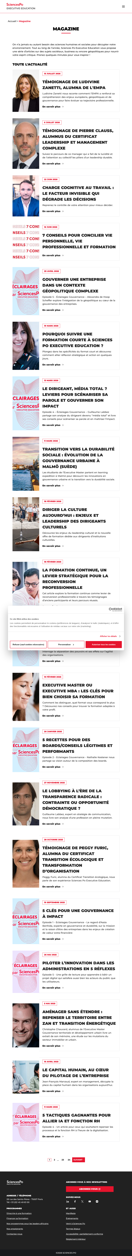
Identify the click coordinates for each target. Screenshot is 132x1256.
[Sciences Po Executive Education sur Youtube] (89, 1201)
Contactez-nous (14, 1234)
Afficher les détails (108, 636)
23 (63, 1160)
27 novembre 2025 (54, 782)
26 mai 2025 (50, 954)
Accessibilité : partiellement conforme (84, 1234)
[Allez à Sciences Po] (20, 1184)
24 (69, 1160)
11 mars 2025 (51, 1107)
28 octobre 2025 (53, 839)
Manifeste (71, 1213)
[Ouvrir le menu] (123, 6)
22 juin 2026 (50, 179)
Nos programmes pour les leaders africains (27, 1223)
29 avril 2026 (51, 271)
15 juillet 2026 (52, 73)
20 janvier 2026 (53, 731)
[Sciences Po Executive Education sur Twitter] (82, 1201)
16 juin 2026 (50, 227)
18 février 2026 (52, 501)
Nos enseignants (15, 1229)
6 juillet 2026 (52, 122)
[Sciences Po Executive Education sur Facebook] (75, 1201)
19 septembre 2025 (54, 902)
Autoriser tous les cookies (104, 644)
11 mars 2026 (51, 441)
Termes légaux (73, 1229)
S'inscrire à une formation (19, 1213)
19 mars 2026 (51, 326)
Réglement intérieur (76, 1239)
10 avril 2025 (51, 1061)
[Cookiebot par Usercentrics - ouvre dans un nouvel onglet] (111, 610)
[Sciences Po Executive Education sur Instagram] (97, 1201)
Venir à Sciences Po (75, 1223)
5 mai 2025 (49, 1003)
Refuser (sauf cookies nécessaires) (28, 644)
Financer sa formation (17, 1218)
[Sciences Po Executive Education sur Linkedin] (67, 1201)
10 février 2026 (52, 677)
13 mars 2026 (51, 380)
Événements (72, 1218)
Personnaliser (64, 644)
